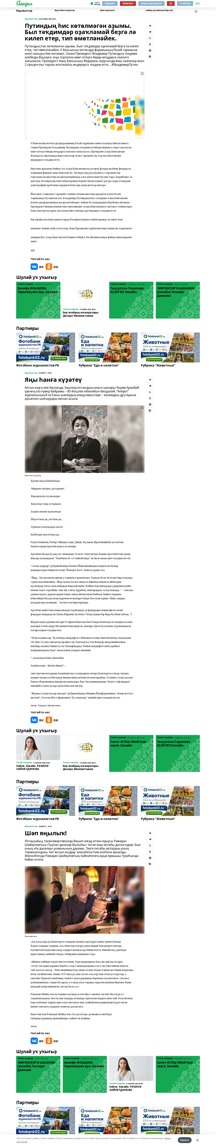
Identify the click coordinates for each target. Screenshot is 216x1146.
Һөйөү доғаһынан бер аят (159, 10)
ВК (171, 3)
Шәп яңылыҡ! (107, 10)
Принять (184, 1140)
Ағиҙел (24, 3)
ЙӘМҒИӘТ (128, 3)
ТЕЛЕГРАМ (185, 3)
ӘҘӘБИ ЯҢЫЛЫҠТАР (151, 3)
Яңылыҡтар (24, 10)
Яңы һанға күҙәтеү (65, 10)
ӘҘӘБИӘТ (110, 3)
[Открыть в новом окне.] (37, 266)
